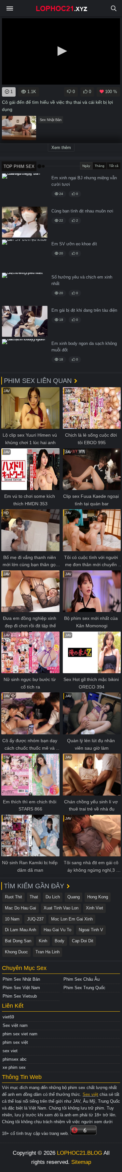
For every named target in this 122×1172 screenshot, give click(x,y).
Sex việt (90, 1094)
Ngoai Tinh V (91, 929)
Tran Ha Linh (47, 951)
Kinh (43, 940)
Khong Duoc (16, 951)
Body (59, 940)
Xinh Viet (94, 908)
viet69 (8, 1017)
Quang (73, 896)
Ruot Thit (13, 896)
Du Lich (53, 896)
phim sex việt (15, 1042)
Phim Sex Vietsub (20, 996)
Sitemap (81, 1162)
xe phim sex (14, 1067)
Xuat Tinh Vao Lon (61, 908)
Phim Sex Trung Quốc (84, 987)
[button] (61, 51)
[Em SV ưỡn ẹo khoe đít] (24, 254)
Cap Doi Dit (82, 940)
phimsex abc (15, 1059)
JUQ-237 (35, 919)
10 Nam (12, 919)
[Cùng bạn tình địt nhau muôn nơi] (24, 222)
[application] (61, 51)
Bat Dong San (18, 940)
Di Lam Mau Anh (20, 929)
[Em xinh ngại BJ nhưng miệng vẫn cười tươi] (24, 188)
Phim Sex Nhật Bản (21, 979)
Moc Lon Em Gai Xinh (72, 919)
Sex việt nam (15, 1025)
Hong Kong (97, 896)
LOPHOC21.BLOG (79, 1153)
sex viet (10, 1050)
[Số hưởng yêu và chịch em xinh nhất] (24, 288)
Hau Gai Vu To (57, 929)
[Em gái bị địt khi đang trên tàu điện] (24, 321)
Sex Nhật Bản (50, 120)
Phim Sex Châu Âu (81, 979)
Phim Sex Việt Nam (21, 987)
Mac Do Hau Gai (20, 908)
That (34, 896)
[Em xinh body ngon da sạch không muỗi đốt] (24, 354)
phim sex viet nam (20, 1033)
